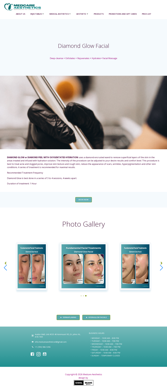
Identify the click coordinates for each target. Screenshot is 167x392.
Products (99, 14)
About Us (20, 14)
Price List (146, 14)
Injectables (36, 14)
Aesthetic (81, 14)
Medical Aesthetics (59, 14)
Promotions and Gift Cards (123, 14)
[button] (81, 295)
